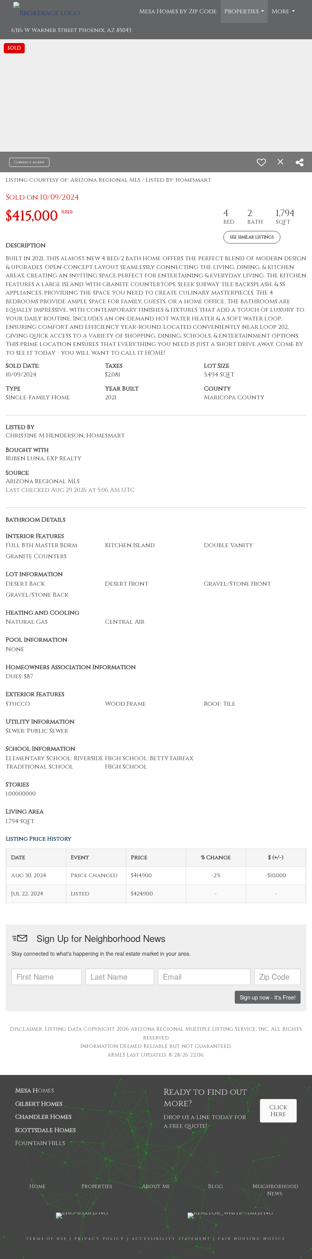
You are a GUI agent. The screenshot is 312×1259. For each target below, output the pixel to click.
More (284, 15)
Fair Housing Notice (252, 1239)
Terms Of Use (46, 1239)
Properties (245, 15)
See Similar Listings (252, 237)
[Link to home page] (50, 11)
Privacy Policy (100, 1239)
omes (34, 1090)
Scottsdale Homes (45, 1130)
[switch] (261, 162)
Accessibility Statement (171, 1239)
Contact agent (29, 162)
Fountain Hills (40, 1143)
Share (173, 1125)
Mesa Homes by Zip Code (178, 11)
